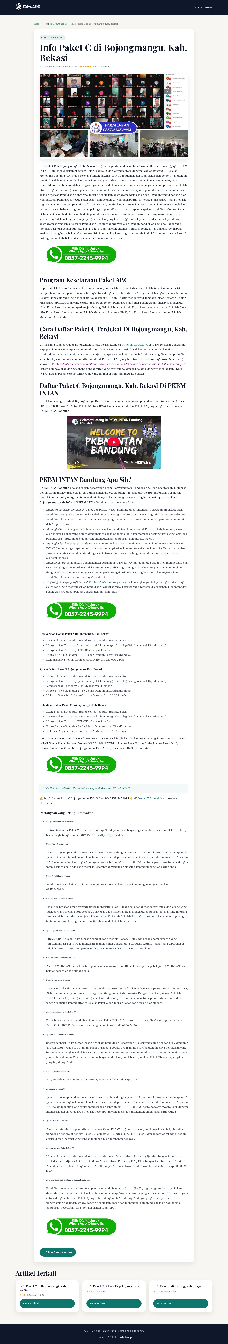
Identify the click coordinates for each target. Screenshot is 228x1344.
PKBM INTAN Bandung (103, 582)
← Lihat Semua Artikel (58, 1252)
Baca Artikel (31, 1303)
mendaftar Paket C (136, 344)
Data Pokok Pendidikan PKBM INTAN (66, 788)
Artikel (208, 7)
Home (198, 7)
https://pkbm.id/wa (151, 798)
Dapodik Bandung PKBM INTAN (109, 788)
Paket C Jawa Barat (56, 23)
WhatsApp (126, 1337)
